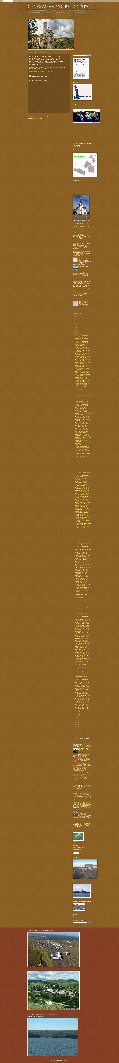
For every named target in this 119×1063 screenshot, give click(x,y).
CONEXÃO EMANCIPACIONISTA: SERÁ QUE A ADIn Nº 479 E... (82, 680)
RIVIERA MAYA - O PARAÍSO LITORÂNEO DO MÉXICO (81, 408)
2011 (75, 732)
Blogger (66, 1060)
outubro (76, 712)
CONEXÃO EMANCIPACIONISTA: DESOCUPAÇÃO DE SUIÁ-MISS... (82, 570)
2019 (75, 319)
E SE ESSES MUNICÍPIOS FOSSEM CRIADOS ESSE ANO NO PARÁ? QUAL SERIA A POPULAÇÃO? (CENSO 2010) (81, 235)
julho (76, 718)
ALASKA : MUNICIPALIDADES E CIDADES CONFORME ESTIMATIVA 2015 (81, 252)
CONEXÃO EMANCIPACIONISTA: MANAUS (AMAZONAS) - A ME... (82, 512)
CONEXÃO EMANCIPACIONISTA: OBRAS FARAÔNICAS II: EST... (82, 693)
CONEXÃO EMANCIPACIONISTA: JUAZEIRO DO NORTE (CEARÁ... (82, 606)
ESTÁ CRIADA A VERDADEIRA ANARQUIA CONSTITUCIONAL (82, 462)
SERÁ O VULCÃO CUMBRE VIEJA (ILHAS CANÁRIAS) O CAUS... (82, 467)
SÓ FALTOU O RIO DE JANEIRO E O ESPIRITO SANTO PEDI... (82, 538)
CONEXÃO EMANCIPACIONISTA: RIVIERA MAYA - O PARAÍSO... (82, 405)
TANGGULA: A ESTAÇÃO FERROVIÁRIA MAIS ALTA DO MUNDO (81, 689)
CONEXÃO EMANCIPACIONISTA (58, 6)
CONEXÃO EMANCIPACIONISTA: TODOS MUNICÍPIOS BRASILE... (82, 453)
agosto (76, 716)
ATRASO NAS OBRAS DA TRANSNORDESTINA (80, 345)
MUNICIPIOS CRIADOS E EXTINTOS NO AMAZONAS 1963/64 (84, 749)
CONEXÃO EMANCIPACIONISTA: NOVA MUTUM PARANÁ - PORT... (82, 647)
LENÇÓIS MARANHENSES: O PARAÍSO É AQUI (81, 597)
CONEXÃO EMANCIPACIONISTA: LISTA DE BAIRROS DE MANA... (82, 641)
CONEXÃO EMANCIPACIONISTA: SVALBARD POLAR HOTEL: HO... (82, 629)
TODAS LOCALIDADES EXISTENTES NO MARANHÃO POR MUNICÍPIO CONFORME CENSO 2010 (81, 821)
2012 (75, 332)
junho (76, 720)
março (76, 726)
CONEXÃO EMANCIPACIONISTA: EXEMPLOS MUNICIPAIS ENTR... (82, 653)
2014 (75, 328)
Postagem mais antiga (64, 116)
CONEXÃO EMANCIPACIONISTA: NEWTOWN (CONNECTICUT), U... (82, 488)
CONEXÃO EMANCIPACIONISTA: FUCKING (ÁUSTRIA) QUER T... (82, 617)
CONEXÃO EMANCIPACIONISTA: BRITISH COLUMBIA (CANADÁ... (82, 500)
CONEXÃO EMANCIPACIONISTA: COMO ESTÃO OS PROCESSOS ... (83, 541)
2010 (75, 734)
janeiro (76, 730)
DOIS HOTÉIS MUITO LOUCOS (81, 638)
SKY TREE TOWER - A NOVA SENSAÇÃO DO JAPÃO (81, 562)
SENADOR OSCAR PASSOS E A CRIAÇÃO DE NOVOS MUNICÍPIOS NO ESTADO (81, 786)
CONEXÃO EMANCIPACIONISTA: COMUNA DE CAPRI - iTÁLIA (82, 384)
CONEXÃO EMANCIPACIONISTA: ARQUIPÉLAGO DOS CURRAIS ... (82, 336)
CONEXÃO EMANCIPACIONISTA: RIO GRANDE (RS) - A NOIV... (83, 389)
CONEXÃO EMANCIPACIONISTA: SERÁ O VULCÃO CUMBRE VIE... (82, 465)
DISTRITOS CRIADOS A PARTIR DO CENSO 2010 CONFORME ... (82, 432)
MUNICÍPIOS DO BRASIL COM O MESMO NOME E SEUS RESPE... (82, 626)
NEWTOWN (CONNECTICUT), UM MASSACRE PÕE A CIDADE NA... (82, 491)
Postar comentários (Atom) (36, 118)
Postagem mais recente (34, 116)
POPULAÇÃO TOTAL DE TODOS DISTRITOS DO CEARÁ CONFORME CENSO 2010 (80, 279)
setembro (77, 714)
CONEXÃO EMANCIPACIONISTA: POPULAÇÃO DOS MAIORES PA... (82, 417)
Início (74, 916)
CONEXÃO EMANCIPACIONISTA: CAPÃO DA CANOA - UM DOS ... (82, 553)
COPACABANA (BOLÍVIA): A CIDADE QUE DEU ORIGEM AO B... (82, 585)
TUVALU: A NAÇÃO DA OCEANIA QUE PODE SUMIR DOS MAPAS (83, 550)
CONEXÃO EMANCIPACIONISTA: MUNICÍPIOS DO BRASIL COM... (82, 623)
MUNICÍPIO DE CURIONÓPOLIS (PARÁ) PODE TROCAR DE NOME (82, 614)
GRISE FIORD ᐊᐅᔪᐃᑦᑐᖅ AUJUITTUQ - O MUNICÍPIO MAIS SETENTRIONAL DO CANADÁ (84, 760)
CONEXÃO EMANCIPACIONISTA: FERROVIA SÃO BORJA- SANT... (82, 372)
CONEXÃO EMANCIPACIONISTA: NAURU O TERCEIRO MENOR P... (82, 393)
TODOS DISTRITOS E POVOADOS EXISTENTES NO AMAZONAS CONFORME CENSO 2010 (82, 794)
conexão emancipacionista (79, 847)
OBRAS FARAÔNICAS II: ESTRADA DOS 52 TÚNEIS (82, 696)
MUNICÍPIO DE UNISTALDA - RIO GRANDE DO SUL (82, 369)
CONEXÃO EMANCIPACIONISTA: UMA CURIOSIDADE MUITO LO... (83, 600)
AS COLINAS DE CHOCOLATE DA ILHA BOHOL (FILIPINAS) (83, 414)
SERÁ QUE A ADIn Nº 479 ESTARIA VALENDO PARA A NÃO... (82, 683)
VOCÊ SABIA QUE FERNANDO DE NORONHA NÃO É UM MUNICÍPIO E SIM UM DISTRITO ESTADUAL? (81, 769)
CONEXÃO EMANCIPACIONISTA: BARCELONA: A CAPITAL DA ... (82, 441)
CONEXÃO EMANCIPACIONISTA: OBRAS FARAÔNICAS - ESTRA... (82, 699)
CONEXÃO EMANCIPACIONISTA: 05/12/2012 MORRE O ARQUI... (82, 705)
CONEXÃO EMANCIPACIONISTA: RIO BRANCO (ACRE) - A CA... (83, 476)
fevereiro (77, 728)
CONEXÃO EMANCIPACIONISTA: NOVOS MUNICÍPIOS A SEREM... (82, 447)
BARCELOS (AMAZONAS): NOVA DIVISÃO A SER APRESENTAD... (82, 402)
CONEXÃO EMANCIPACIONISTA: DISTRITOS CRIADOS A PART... (82, 429)
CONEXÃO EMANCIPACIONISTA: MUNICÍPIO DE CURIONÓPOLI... (82, 611)
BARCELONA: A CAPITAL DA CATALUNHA (81, 444)
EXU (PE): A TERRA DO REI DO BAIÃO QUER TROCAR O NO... (83, 527)
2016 (75, 325)
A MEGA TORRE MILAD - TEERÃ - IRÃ (83, 567)
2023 (75, 317)
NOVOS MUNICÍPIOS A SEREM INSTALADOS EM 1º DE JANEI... (82, 450)
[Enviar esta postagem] (52, 71)
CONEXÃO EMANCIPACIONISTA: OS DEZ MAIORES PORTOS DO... (82, 674)
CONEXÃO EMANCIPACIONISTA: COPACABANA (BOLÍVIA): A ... (82, 582)
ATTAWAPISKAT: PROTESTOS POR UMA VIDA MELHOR (82, 351)
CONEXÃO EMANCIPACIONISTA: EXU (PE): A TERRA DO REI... (83, 524)
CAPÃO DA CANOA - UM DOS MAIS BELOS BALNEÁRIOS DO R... (82, 556)
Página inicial (49, 116)
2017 (75, 323)
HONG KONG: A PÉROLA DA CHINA (82, 671)
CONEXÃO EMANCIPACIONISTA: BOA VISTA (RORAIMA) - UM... (83, 664)
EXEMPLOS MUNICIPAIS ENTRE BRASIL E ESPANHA (82, 656)
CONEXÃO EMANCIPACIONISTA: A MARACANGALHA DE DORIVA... (82, 576)
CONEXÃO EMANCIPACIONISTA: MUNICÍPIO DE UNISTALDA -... (82, 366)
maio (76, 722)
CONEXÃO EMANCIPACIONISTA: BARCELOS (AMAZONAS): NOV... (82, 399)
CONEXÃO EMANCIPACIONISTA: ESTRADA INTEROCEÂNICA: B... (82, 494)
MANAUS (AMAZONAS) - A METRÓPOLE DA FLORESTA (81, 515)
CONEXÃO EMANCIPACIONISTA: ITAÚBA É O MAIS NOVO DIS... (82, 482)
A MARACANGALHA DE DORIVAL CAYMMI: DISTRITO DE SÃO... (82, 579)
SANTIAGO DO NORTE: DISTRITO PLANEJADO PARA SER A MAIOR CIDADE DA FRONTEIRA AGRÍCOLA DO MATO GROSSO (84, 269)
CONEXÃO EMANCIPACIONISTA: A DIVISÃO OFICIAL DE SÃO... (82, 378)
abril (76, 724)
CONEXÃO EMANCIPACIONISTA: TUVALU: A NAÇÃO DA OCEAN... (82, 547)
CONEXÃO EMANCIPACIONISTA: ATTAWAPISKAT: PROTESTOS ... (82, 348)
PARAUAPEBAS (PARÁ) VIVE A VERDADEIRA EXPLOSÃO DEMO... (83, 509)
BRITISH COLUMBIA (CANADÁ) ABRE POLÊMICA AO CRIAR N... (82, 503)
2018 (75, 321)
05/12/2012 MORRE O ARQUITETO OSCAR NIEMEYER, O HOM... (82, 708)
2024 (75, 315)
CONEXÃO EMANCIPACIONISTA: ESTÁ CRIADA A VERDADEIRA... (82, 459)
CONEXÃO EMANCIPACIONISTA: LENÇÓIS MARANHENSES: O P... (82, 594)
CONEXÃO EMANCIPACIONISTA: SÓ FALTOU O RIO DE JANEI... (82, 536)
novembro (77, 711)
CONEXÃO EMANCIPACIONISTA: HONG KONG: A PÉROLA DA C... (82, 670)
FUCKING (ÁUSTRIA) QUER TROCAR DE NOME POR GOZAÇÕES (82, 620)
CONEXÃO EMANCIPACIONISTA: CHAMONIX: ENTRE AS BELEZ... (82, 435)
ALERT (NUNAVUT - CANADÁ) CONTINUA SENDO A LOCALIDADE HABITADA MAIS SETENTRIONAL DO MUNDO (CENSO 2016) (82, 803)
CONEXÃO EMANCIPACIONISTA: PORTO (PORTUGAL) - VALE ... (82, 518)
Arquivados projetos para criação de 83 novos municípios (84, 258)
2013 (75, 330)
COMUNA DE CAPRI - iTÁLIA (81, 386)
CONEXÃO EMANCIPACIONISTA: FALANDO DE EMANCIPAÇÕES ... (82, 530)
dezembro (77, 334)
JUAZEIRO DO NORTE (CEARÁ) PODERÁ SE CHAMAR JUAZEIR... (82, 608)
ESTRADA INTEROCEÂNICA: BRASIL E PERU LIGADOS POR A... (82, 497)
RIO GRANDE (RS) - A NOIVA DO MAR (83, 391)
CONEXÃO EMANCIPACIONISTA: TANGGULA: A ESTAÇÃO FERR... (82, 686)
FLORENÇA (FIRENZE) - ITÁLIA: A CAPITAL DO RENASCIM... (82, 357)
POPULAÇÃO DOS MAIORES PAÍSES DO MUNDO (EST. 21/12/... (83, 420)
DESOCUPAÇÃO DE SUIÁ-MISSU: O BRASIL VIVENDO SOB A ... (82, 573)
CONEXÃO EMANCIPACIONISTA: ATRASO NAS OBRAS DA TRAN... (82, 342)
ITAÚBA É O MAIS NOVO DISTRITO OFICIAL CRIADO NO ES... (82, 485)
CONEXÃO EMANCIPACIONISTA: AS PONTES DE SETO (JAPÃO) (82, 659)
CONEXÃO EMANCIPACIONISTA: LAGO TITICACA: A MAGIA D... (82, 588)
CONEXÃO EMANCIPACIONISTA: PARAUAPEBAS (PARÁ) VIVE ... (82, 506)
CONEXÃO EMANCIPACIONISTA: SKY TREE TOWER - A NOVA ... (83, 559)
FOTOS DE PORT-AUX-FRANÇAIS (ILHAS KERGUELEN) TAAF (83, 812)
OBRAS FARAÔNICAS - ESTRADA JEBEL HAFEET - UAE (82, 702)
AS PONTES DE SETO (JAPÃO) (81, 661)
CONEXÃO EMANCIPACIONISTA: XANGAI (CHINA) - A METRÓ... (82, 470)
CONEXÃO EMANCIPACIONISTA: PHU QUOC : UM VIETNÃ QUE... (83, 360)
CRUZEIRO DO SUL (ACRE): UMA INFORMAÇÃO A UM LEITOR (82, 426)
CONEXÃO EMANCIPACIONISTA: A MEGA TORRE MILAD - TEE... (82, 565)
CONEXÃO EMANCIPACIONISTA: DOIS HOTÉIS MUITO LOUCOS (82, 636)
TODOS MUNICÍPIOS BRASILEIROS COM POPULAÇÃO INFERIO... (82, 456)
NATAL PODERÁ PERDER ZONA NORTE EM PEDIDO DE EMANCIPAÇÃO (81, 286)
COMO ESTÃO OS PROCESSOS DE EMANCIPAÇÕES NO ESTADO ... (82, 544)
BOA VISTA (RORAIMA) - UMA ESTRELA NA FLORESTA (81, 667)
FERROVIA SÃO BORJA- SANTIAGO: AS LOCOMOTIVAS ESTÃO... (82, 375)
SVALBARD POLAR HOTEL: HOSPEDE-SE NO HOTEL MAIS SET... (82, 632)
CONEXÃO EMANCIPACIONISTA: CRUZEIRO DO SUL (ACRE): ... (82, 423)
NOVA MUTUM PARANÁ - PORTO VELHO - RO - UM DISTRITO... (82, 650)
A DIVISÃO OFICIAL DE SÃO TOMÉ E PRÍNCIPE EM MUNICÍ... (83, 381)
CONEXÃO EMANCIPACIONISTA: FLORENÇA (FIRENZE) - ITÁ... (82, 354)
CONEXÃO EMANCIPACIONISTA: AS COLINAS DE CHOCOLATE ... (82, 411)
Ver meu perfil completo (77, 849)
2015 (75, 327)
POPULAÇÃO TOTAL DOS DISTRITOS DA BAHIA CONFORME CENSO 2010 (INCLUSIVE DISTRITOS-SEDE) (81, 294)
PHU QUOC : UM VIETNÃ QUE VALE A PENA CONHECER (83, 363)
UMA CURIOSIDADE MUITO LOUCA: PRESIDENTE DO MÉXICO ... (82, 603)
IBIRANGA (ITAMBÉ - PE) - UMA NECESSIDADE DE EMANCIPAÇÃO (83, 302)
